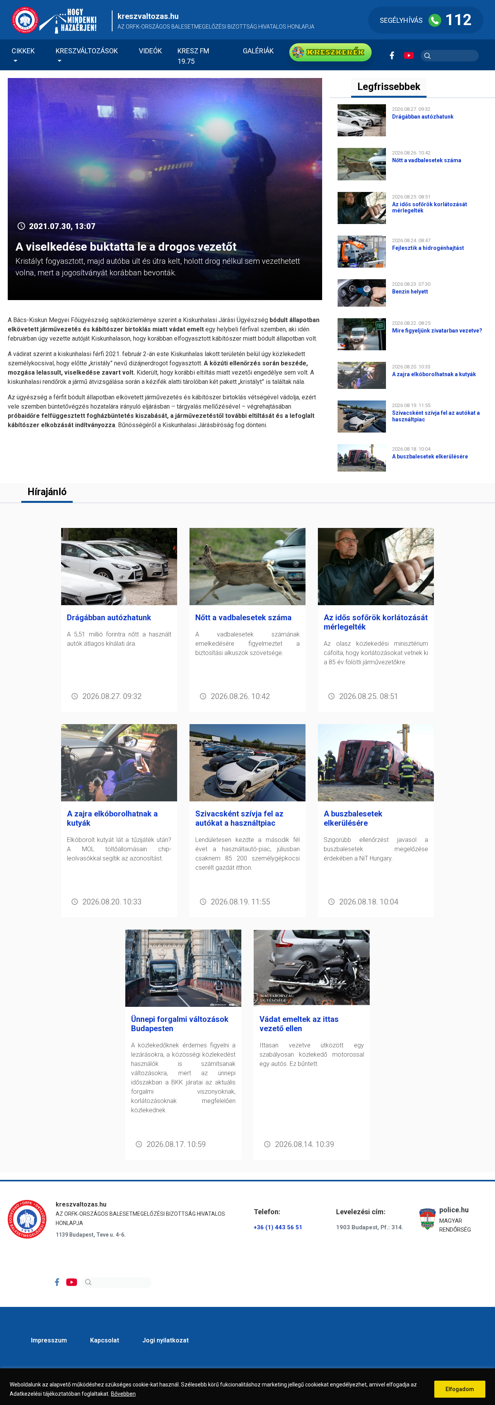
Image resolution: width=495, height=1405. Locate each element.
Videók (150, 51)
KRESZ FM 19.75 (193, 56)
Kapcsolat (104, 1340)
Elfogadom (460, 1389)
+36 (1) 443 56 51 (278, 1227)
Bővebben (123, 1394)
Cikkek (23, 51)
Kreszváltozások (87, 51)
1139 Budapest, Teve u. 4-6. (91, 1235)
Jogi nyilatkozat (165, 1340)
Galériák (258, 51)
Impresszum (49, 1340)
